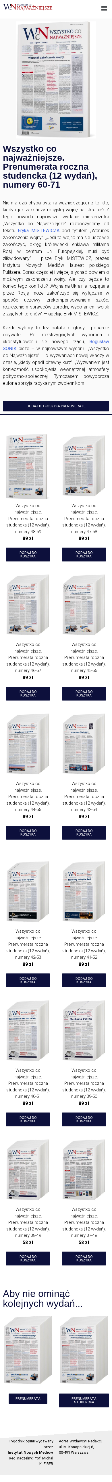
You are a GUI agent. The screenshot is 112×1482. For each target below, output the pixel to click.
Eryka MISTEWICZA (38, 230)
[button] (104, 8)
